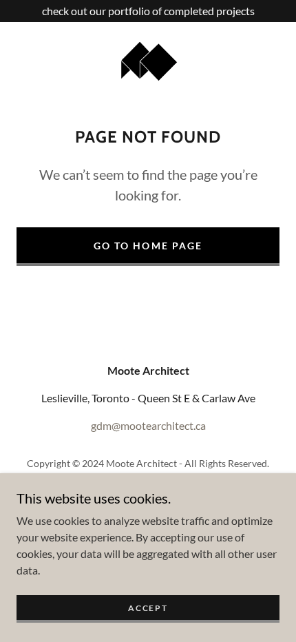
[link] (148, 60)
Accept (147, 608)
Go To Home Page (148, 245)
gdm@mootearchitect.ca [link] (148, 425)
